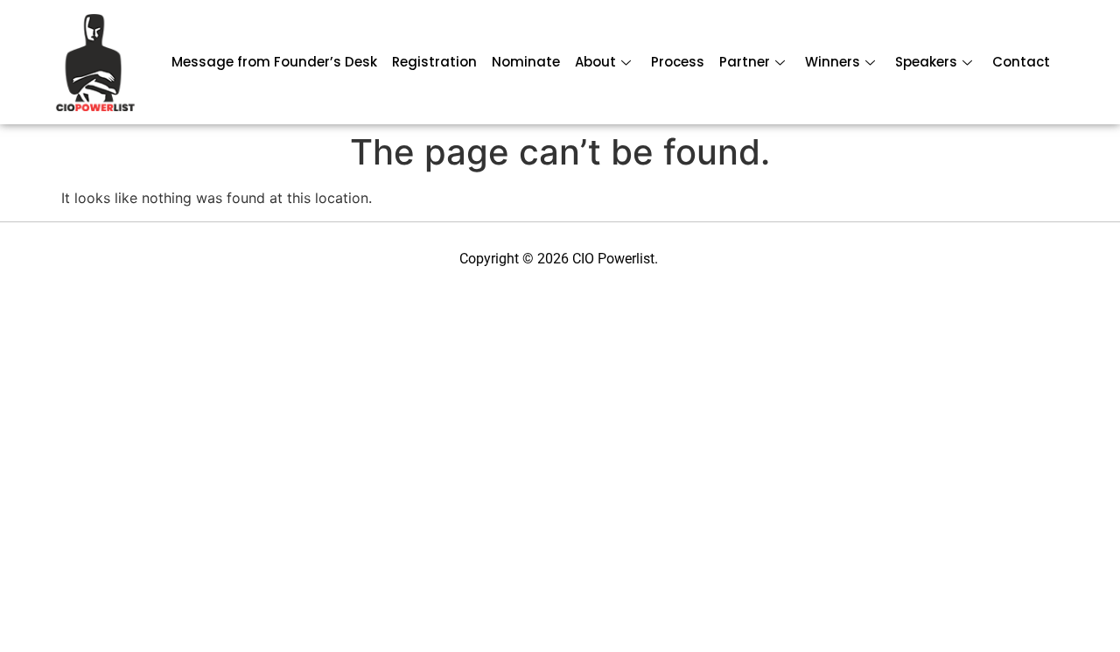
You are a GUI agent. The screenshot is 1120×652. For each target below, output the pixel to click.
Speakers (926, 62)
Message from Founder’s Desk (274, 62)
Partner (744, 62)
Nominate (526, 62)
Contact (1021, 62)
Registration (434, 62)
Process (677, 62)
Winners (832, 62)
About (595, 62)
